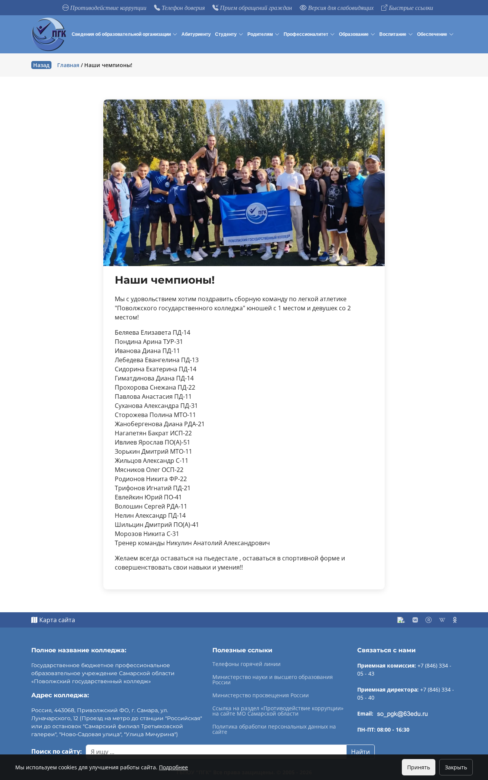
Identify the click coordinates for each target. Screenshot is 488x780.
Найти (360, 752)
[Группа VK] (415, 620)
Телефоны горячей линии (246, 664)
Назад (41, 65)
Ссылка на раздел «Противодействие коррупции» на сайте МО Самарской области (278, 711)
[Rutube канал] (428, 620)
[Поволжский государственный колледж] (50, 34)
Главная (68, 65)
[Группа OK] (455, 620)
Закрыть (456, 767)
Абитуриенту (196, 34)
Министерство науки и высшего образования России (272, 679)
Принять (418, 767)
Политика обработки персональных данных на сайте (274, 729)
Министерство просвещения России (260, 695)
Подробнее (173, 767)
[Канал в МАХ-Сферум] (401, 620)
